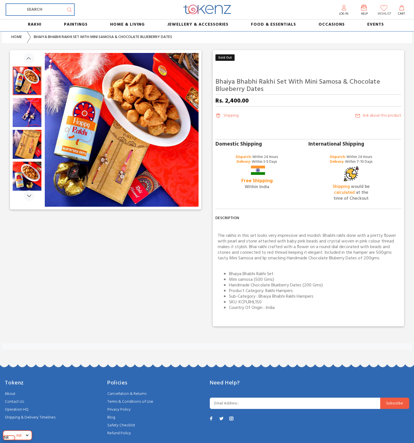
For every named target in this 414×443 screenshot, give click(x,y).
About (10, 394)
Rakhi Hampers (279, 291)
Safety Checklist (121, 425)
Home (16, 37)
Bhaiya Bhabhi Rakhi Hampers (286, 296)
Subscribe (394, 403)
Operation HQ (16, 409)
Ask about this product (382, 115)
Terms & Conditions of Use (130, 402)
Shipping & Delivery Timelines (30, 417)
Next (29, 195)
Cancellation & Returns (126, 394)
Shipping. (231, 115)
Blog (111, 417)
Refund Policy (119, 433)
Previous (29, 58)
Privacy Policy (119, 409)
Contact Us (14, 402)
